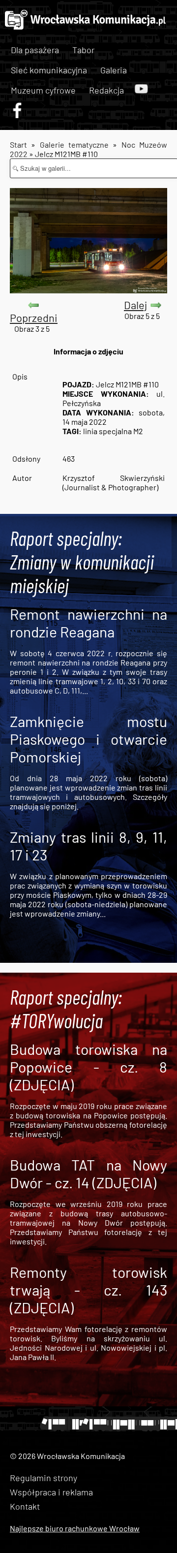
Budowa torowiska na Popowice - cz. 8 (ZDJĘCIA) (88, 1066)
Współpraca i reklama (51, 1492)
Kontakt (25, 1506)
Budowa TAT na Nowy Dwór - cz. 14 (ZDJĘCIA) (88, 1173)
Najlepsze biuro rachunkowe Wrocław (75, 1528)
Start (18, 144)
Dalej (135, 304)
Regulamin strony (43, 1477)
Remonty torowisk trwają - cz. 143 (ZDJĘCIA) (88, 1289)
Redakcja (106, 90)
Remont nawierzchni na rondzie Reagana (88, 622)
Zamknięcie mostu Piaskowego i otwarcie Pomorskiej (88, 738)
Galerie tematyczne (76, 144)
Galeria (113, 69)
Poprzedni (34, 317)
